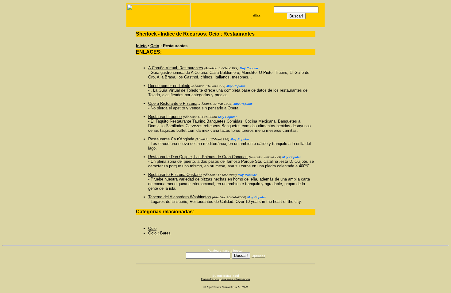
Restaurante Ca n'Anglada (171, 139)
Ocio (154, 46)
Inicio (141, 46)
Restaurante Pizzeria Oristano (175, 174)
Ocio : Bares (159, 233)
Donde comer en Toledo (169, 85)
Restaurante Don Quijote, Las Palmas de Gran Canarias (198, 156)
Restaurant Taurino (165, 116)
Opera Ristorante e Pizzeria (172, 103)
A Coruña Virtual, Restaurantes (175, 68)
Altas (256, 15)
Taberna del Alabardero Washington (179, 197)
